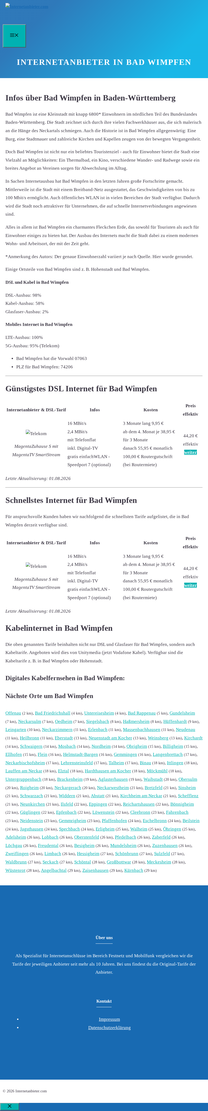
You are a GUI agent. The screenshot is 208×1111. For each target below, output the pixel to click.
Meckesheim (159, 862)
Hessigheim (88, 853)
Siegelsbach (97, 721)
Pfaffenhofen (114, 820)
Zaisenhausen (95, 870)
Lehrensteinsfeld (77, 762)
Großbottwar (119, 862)
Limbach (52, 853)
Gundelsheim (182, 713)
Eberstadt (64, 737)
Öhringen (172, 829)
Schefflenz (188, 795)
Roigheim (29, 787)
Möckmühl (157, 770)
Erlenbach (98, 729)
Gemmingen (125, 754)
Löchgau (13, 845)
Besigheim (84, 845)
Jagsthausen (31, 829)
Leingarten (15, 729)
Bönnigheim (182, 804)
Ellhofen (13, 754)
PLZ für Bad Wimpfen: (38, 366)
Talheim (116, 762)
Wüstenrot (15, 870)
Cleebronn (140, 812)
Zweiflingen (17, 853)
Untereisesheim (99, 713)
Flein (42, 754)
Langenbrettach (168, 754)
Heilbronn (29, 737)
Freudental (48, 845)
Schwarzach (31, 795)
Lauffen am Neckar (23, 770)
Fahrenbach (177, 812)
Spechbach (69, 829)
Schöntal (82, 862)
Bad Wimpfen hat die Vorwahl (45, 358)
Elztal (63, 770)
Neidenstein (31, 820)
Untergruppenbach (23, 779)
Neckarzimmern (57, 729)
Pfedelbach (125, 837)
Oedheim (63, 721)
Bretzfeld (153, 787)
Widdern (67, 795)
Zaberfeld (161, 837)
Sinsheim (187, 787)
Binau (145, 762)
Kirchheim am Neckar (141, 795)
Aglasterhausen (113, 779)
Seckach (50, 862)
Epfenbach (66, 812)
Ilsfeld (67, 804)
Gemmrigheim (72, 820)
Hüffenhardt (175, 721)
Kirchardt (193, 737)
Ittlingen (175, 762)
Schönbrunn (126, 853)
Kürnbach (133, 870)
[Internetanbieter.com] (26, 6)
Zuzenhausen (165, 845)
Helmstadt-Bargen (80, 754)
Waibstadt (153, 779)
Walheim (138, 829)
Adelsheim (15, 837)
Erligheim (105, 829)
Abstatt (98, 795)
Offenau (13, 713)
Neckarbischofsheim (25, 762)
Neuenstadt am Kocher (110, 737)
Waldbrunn (16, 862)
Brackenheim (70, 779)
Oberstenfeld (86, 837)
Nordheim (101, 746)
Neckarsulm (29, 721)
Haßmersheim (136, 721)
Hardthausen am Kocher (108, 770)
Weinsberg (158, 737)
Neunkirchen (32, 804)
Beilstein (191, 820)
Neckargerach (67, 787)
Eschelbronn (155, 820)
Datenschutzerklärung (109, 1027)
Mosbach (67, 746)
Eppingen (98, 804)
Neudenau (185, 729)
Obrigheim (136, 746)
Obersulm (187, 779)
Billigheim (173, 746)
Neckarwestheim (113, 787)
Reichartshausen (139, 804)
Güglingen (30, 812)
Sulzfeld (162, 853)
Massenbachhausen (141, 729)
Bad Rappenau (142, 713)
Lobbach (50, 837)
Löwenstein (103, 812)
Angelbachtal (54, 870)
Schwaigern (31, 746)
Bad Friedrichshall (52, 713)
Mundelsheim (123, 845)
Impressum (109, 1019)
